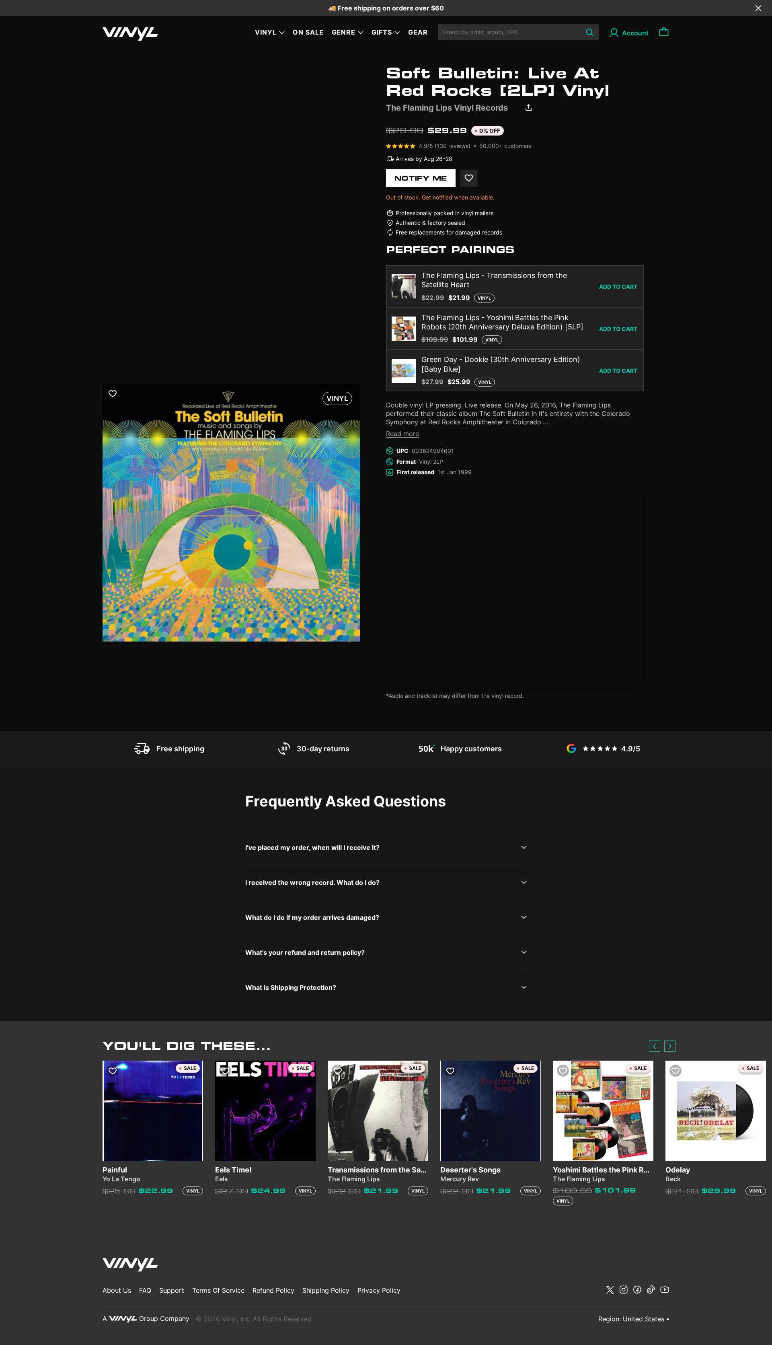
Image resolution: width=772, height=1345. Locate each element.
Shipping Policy (325, 1290)
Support (171, 1290)
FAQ (145, 1290)
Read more (402, 434)
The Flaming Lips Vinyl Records (447, 108)
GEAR (418, 32)
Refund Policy (273, 1290)
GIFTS (382, 32)
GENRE (344, 32)
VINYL (266, 32)
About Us (117, 1290)
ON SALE (308, 32)
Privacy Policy (378, 1290)
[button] (654, 1046)
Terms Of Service (218, 1290)
